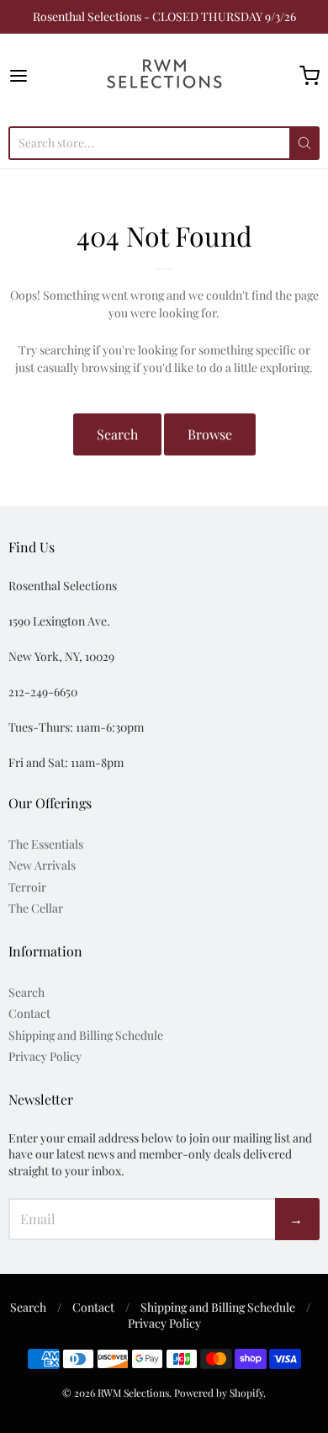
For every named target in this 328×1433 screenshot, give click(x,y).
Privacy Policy (45, 1056)
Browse (210, 434)
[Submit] (304, 143)
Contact (29, 1013)
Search (117, 434)
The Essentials (45, 844)
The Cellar (35, 908)
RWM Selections (133, 1392)
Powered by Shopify (218, 1392)
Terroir (27, 887)
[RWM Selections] (164, 75)
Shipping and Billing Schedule (85, 1035)
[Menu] (39, 76)
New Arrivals (42, 865)
